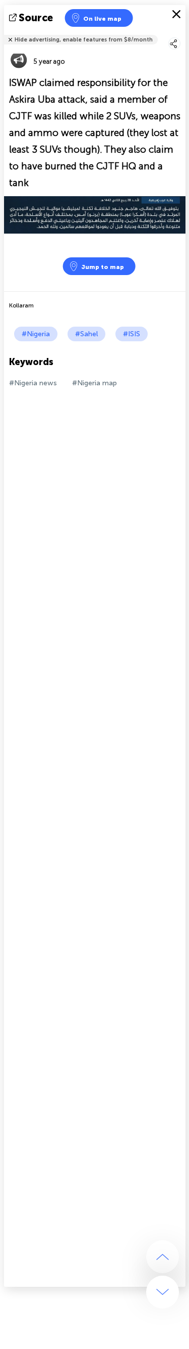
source (36, 18)
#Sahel (86, 334)
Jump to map (102, 267)
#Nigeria (36, 334)
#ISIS (131, 334)
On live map (102, 18)
